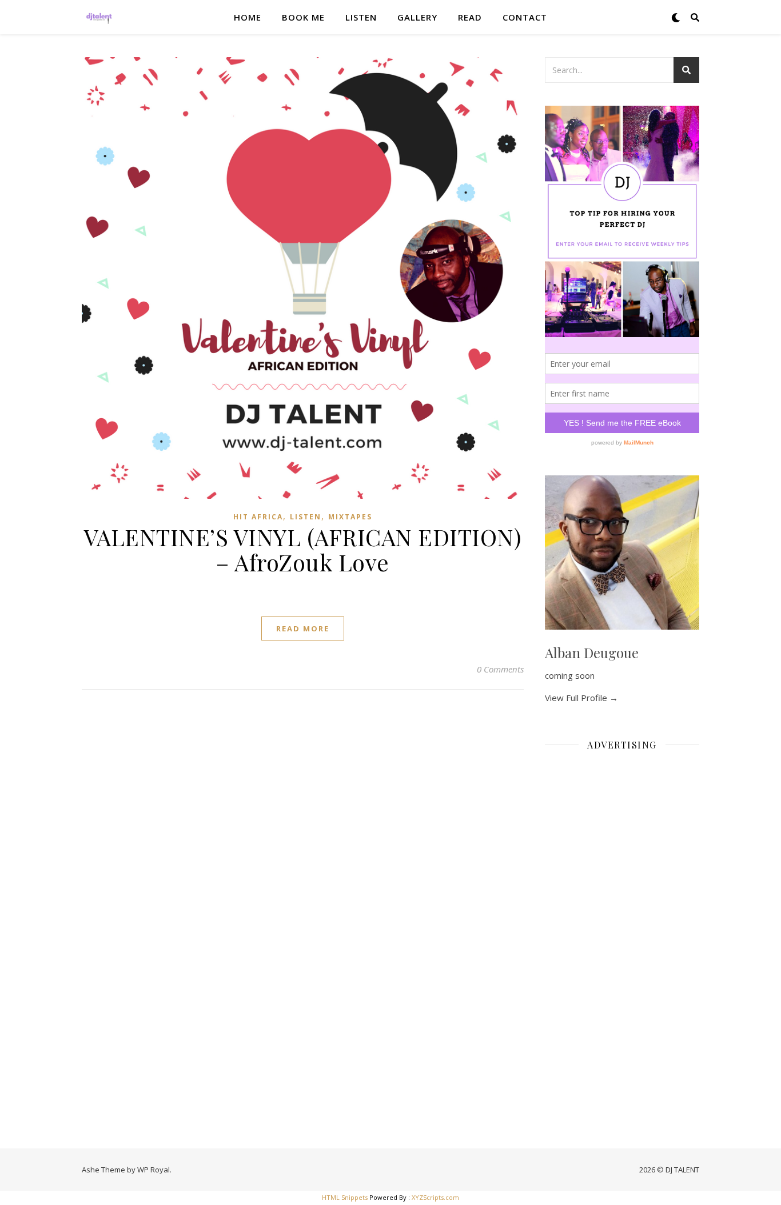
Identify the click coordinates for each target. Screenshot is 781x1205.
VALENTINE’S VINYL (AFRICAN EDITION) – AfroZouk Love (303, 549)
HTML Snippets (345, 1197)
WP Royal (153, 1169)
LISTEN (361, 17)
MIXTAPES (350, 517)
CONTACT (525, 17)
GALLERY (417, 17)
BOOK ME (303, 17)
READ (470, 17)
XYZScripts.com (435, 1197)
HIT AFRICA (258, 517)
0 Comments (500, 669)
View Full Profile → (581, 697)
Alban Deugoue (592, 652)
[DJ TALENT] (99, 17)
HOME (247, 17)
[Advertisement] (622, 931)
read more (302, 628)
